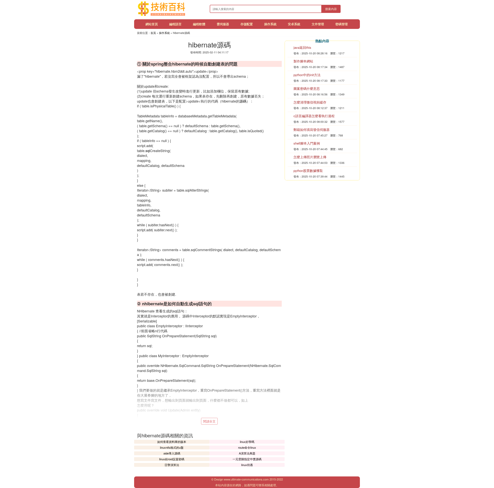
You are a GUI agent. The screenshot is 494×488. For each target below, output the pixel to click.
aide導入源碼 (171, 453)
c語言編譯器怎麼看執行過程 (314, 115)
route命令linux (247, 447)
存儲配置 (246, 24)
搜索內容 (331, 9)
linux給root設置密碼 (171, 459)
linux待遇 (247, 465)
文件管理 (318, 24)
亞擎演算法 (172, 465)
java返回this (302, 47)
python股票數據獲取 (308, 170)
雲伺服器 (223, 24)
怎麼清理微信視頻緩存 (310, 102)
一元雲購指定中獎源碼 (247, 459)
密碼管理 (341, 24)
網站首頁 (151, 24)
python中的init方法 (307, 74)
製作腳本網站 (303, 61)
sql (147, 150)
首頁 (153, 33)
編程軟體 (199, 24)
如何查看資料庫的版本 (171, 442)
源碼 (242, 100)
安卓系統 (294, 24)
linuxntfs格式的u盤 (172, 447)
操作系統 (270, 24)
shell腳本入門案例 (307, 143)
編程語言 (175, 24)
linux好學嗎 (247, 442)
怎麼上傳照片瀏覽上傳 (310, 156)
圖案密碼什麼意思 (307, 88)
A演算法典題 (247, 453)
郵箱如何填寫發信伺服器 (312, 129)
